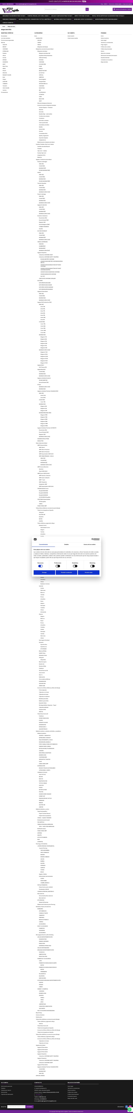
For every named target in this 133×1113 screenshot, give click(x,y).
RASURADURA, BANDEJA (45, 742)
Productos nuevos (72, 1096)
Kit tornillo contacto (44, 120)
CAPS (40, 961)
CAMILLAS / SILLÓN (43, 913)
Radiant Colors (42, 525)
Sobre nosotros (105, 38)
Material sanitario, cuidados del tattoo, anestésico (35, 19)
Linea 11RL (43, 315)
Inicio (35, 36)
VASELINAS (41, 991)
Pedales (39, 148)
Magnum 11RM (44, 421)
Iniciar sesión (118, 4)
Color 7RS (43, 324)
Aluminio (41, 469)
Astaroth (5, 44)
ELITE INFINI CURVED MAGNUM (46, 287)
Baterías (39, 157)
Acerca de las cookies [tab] (90, 544)
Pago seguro (104, 44)
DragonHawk (42, 81)
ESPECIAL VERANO (40, 1075)
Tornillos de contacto (44, 116)
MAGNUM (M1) (42, 168)
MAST (4, 64)
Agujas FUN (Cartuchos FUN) (44, 302)
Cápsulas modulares (44, 696)
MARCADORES (42, 978)
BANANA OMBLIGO (45, 857)
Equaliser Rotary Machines (45, 55)
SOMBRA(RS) (42, 246)
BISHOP (4, 47)
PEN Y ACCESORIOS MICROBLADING (45, 1010)
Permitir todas (88, 572)
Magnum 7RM (44, 417)
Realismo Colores (45, 584)
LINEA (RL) (41, 164)
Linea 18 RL (43, 397)
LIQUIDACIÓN (39, 38)
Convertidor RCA (43, 133)
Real (4, 77)
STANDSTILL (40, 841)
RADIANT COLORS (7, 75)
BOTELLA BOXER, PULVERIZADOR (46, 748)
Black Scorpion (42, 662)
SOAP (40, 761)
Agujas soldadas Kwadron (44, 378)
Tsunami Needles (41, 183)
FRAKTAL (41, 711)
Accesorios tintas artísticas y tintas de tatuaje (48, 688)
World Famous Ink (43, 670)
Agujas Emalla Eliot (42, 205)
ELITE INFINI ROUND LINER (44, 283)
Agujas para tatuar (40, 1045)
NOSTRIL (42, 863)
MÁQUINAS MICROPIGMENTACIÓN (45, 950)
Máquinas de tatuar (42, 51)
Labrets (42, 859)
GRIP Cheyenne (43, 482)
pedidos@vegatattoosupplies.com (27, 4)
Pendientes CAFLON (44, 889)
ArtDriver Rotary (43, 57)
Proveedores (4, 92)
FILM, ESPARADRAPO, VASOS (46, 740)
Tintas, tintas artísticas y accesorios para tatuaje (108, 16)
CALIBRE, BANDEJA (45, 883)
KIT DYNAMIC (44, 649)
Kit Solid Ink (43, 612)
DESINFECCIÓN (42, 755)
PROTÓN (41, 792)
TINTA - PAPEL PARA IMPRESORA (46, 826)
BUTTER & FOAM (43, 789)
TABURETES (41, 915)
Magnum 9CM (44, 354)
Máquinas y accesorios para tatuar (14, 16)
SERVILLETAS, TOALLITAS (44, 759)
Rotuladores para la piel (43, 820)
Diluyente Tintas (43, 655)
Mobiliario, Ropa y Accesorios (83, 19)
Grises (42, 581)
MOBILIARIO (40, 909)
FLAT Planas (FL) (43, 367)
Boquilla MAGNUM (43, 495)
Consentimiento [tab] (43, 544)
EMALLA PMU (40, 441)
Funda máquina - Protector (46, 107)
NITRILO (42, 997)
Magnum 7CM (44, 352)
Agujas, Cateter (43, 874)
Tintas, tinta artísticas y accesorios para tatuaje (47, 1019)
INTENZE (5, 60)
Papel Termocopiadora (45, 815)
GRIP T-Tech (42, 480)
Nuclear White (42, 666)
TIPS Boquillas (42, 501)
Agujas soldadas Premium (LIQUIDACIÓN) (47, 391)
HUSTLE (40, 787)
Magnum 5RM (44, 415)
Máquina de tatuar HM (44, 53)
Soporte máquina (43, 138)
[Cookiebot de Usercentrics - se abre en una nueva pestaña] (92, 539)
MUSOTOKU (42, 88)
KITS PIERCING (40, 900)
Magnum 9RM (44, 419)
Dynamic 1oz (44, 646)
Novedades (4, 36)
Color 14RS (43, 330)
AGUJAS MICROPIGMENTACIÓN (44, 937)
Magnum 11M (44, 341)
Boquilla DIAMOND (43, 493)
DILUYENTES (41, 976)
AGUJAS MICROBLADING (43, 948)
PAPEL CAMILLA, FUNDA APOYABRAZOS (48, 744)
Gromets (41, 112)
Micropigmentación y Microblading (106, 19)
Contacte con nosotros (106, 60)
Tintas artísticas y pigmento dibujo (46, 523)
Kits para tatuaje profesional (44, 103)
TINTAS (39, 44)
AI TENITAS (41, 94)
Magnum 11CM (44, 361)
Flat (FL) (41, 229)
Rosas (42, 597)
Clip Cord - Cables (42, 151)
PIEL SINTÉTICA (40, 822)
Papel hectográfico (42, 811)
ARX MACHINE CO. (43, 83)
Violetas (43, 607)
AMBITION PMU (42, 954)
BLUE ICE (41, 779)
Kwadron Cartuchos (42, 216)
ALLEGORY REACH (43, 729)
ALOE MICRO (42, 1008)
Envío (102, 36)
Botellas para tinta (43, 698)
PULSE (40, 66)
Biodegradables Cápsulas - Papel (47, 705)
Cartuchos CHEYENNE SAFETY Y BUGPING (48, 257)
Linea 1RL (43, 319)
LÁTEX (42, 1002)
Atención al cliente (105, 53)
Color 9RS (43, 326)
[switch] (58, 566)
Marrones (43, 590)
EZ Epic (39, 384)
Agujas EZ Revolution (42, 291)
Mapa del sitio (104, 62)
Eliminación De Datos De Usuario (109, 55)
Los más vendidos (5, 38)
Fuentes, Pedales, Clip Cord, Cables (38, 16)
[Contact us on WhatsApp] (129, 1109)
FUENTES (41, 982)
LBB (40, 90)
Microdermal (40, 893)
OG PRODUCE (42, 92)
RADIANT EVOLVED (43, 722)
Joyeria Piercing (43, 848)
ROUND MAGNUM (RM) (44, 170)
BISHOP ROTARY (43, 70)
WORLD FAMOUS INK (44, 718)
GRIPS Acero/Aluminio (42, 467)
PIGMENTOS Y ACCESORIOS (44, 958)
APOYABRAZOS (42, 911)
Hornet (4, 57)
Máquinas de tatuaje (42, 47)
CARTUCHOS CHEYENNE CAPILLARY (47, 278)
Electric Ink (41, 664)
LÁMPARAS (41, 917)
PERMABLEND (44, 971)
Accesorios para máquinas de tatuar (46, 105)
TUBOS (40, 503)
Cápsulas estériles (43, 707)
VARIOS (39, 42)
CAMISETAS (42, 928)
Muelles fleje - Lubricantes (45, 114)
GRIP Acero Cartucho (44, 477)
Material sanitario (41, 733)
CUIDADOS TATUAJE (42, 772)
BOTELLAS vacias (41, 828)
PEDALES (41, 984)
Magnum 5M (44, 345)
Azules (42, 536)
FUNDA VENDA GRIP (42, 506)
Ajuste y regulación (44, 135)
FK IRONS (41, 60)
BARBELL (42, 861)
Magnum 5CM (44, 363)
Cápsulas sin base (43, 694)
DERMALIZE (41, 800)
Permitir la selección (66, 572)
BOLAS (42, 872)
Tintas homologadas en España (45, 510)
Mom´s (40, 675)
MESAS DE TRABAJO (44, 919)
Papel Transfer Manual (44, 813)
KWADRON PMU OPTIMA (43, 438)
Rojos (42, 601)
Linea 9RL (43, 313)
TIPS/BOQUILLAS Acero (43, 488)
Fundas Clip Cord (41, 153)
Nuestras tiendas (105, 57)
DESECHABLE (44, 880)
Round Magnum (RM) (44, 224)
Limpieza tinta (42, 709)
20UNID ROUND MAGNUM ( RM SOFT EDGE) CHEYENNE (51, 265)
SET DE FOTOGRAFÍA (42, 837)
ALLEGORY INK (42, 683)
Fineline (4, 53)
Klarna (102, 51)
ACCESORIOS (42, 924)
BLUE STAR (41, 99)
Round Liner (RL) (43, 218)
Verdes (42, 532)
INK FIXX (41, 776)
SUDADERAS (42, 930)
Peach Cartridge (41, 194)
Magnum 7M (44, 337)
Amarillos (43, 534)
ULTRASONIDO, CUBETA (44, 770)
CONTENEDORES (43, 757)
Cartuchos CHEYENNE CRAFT (46, 255)
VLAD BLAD (41, 86)
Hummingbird (42, 79)
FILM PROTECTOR (43, 781)
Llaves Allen (42, 129)
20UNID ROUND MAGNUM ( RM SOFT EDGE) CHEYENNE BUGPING (51, 269)
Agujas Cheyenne (41, 252)
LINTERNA (39, 833)
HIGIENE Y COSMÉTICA (42, 989)
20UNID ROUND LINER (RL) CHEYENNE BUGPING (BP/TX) (52, 262)
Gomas (41, 131)
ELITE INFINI (39, 280)
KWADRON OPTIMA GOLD (45, 945)
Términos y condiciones (107, 42)
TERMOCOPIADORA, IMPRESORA (45, 824)
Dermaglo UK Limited (44, 640)
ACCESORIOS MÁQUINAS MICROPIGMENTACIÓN (49, 980)
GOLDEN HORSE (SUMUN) (45, 794)
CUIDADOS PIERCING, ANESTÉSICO (45, 891)
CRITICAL (41, 75)
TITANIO (42, 870)
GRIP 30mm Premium (44, 451)
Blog (102, 4)
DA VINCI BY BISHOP (42, 231)
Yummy (4, 90)
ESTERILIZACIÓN (41, 766)
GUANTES (41, 995)
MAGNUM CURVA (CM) (44, 192)
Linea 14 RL (43, 395)
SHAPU (39, 172)
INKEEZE (41, 802)
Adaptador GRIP (43, 484)
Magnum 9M (44, 339)
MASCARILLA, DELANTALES (45, 753)
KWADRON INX (42, 681)
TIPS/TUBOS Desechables (43, 499)
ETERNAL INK (5, 51)
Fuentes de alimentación (43, 146)
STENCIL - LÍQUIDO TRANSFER (44, 818)
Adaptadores (42, 140)
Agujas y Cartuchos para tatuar (61, 16)
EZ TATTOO (41, 73)
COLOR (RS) (42, 166)
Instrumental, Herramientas (46, 876)
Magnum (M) (42, 222)
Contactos (41, 118)
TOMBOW (5, 83)
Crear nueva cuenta (73, 38)
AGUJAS (39, 40)
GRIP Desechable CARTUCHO (46, 454)
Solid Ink (41, 586)
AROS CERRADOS (45, 852)
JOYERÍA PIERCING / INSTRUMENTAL (45, 846)
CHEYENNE (5, 49)
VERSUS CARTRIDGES (42, 242)
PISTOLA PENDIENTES (42, 885)
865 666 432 (10, 4)
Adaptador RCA (41, 155)
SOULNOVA (41, 952)
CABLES (41, 987)
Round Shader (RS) (44, 220)
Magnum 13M (44, 348)
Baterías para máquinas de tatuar (46, 142)
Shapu (4, 79)
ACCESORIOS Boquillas (44, 497)
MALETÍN (39, 835)
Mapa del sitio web (72, 1098)
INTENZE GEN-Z (42, 727)
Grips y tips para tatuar (82, 16)
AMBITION (41, 77)
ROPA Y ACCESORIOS (42, 926)
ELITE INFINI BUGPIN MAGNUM (46, 289)
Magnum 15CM (44, 358)
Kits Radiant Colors (45, 527)
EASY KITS (41, 785)
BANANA (43, 854)
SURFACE (43, 867)
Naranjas (43, 605)
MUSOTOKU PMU (43, 956)
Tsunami (5, 86)
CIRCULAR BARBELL (45, 850)
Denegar (44, 572)
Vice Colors (42, 672)
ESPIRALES (43, 865)
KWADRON (5, 62)
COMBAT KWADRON (44, 226)
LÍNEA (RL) (41, 174)
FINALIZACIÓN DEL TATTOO (45, 798)
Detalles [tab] (66, 544)
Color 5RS (43, 332)
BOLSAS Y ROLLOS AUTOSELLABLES (47, 768)
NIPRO (4, 68)
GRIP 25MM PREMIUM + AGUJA (46, 456)
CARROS (41, 922)
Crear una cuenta (127, 4)
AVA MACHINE (42, 64)
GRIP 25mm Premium (44, 449)
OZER (40, 96)
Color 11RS (43, 328)
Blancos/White (42, 651)
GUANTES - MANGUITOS (44, 735)
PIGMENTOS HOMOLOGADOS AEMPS (48, 963)
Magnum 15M (44, 343)
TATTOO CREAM (43, 783)
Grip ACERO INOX (43, 471)
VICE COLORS (6, 88)
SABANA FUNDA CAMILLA (45, 746)
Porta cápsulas (43, 690)
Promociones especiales (7, 40)
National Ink (42, 677)
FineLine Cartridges (42, 161)
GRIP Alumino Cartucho (44, 475)
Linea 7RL (43, 311)
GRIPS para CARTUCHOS (43, 473)
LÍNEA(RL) (41, 244)
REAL (38, 839)
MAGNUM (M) (42, 179)
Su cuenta (4, 1083)
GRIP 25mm (42, 447)
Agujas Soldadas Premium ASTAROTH (46, 428)
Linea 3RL (43, 306)
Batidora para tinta (43, 701)
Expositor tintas (42, 703)
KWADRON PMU (43, 939)
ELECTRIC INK (42, 514)
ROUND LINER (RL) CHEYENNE (47, 259)
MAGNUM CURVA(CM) (44, 250)
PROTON (5, 73)
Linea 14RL (43, 317)
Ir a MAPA (38, 1094)
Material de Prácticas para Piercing (46, 904)
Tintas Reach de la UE (42, 714)
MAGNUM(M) (42, 248)
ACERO (42, 878)
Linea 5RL (43, 309)
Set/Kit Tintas (42, 653)
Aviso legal (103, 40)
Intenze (41, 614)
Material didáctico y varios (62, 19)
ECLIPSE (41, 521)
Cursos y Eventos (8, 22)
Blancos (43, 592)
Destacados (39, 1017)
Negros (42, 529)
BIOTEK (40, 519)
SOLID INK (5, 81)
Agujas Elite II (40, 365)
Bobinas (41, 109)
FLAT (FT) (43, 276)
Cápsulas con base (44, 692)
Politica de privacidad (106, 49)
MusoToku (5, 66)
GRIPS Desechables (42, 445)
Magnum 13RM (44, 423)
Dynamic (41, 516)
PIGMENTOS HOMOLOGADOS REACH (48, 967)
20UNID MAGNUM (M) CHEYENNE (48, 274)
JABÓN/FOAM (42, 1004)
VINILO (42, 1000)
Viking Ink (41, 512)
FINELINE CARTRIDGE (43, 941)
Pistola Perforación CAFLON (46, 887)
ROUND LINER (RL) (43, 380)
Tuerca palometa (43, 122)
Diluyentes (43, 659)
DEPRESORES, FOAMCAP (45, 737)
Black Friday (39, 1013)
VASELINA (41, 750)
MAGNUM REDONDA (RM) (45, 412)
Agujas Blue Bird (41, 369)
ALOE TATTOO (42, 774)
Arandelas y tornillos (44, 125)
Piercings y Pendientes (9, 19)
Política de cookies (105, 47)
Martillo (41, 127)
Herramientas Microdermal (46, 896)
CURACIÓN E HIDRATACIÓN (45, 1006)
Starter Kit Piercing (43, 902)
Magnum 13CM (44, 356)
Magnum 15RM (44, 425)
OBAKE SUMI (42, 685)
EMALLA (41, 68)
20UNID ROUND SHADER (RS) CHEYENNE (50, 272)
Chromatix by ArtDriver (44, 679)
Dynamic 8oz (44, 644)
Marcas (3, 42)
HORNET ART (42, 796)
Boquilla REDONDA (43, 490)
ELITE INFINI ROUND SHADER (45, 285)
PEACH (4, 70)
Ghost (4, 55)
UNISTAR (41, 807)
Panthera (41, 668)
